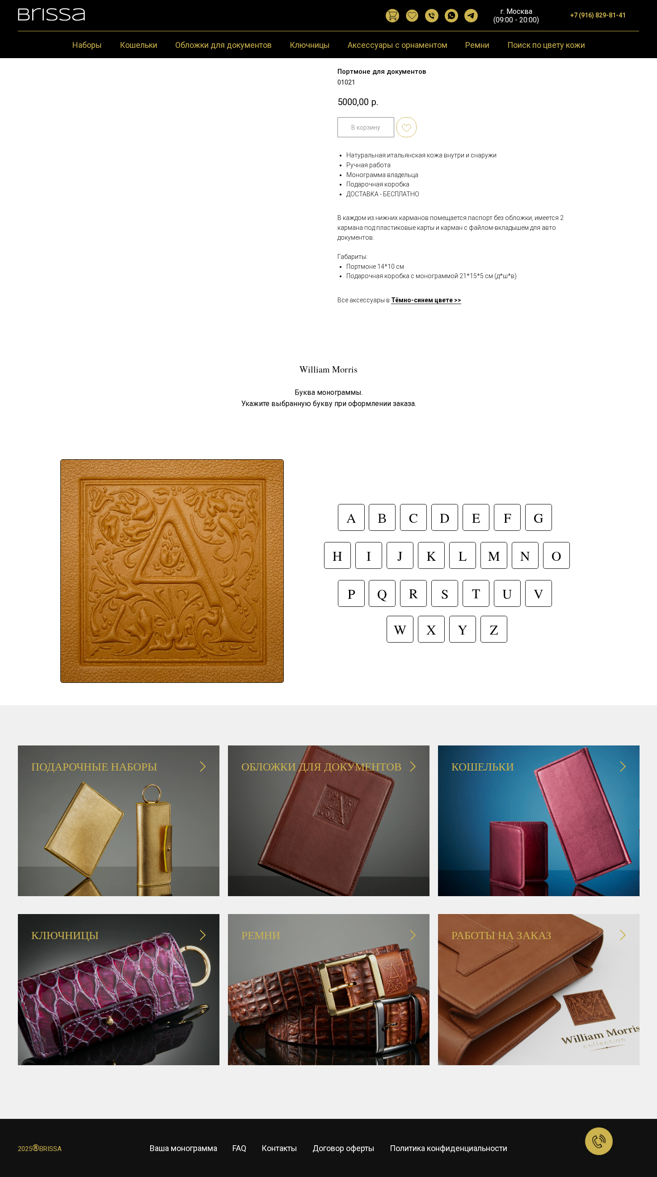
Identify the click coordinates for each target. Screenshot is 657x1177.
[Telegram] (471, 15)
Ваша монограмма (183, 1148)
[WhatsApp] (451, 15)
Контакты (279, 1148)
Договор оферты (343, 1148)
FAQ (239, 1148)
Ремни (477, 45)
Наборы (87, 45)
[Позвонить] (431, 15)
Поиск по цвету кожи (546, 45)
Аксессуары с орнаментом (397, 45)
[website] (392, 15)
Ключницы (310, 45)
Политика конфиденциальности (448, 1148)
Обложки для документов (223, 45)
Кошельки (138, 45)
